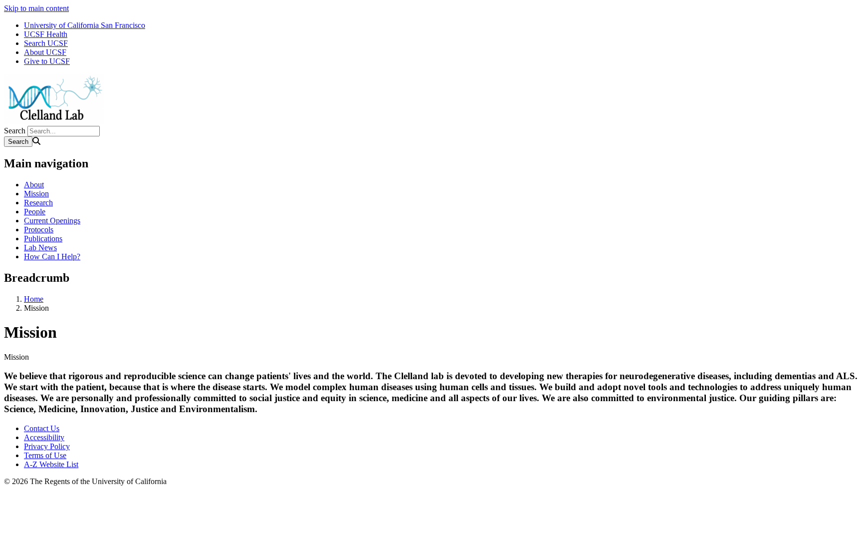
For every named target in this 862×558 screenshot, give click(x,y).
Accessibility (44, 437)
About (34, 184)
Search (14, 130)
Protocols (38, 229)
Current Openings (52, 220)
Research (38, 202)
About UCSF (45, 52)
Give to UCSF (47, 61)
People (34, 211)
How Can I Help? (52, 256)
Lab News (40, 247)
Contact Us (41, 428)
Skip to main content (36, 8)
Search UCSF (46, 43)
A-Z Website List (51, 464)
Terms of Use (45, 455)
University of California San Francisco (84, 25)
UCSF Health (45, 34)
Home (33, 299)
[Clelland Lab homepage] (54, 121)
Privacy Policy (47, 446)
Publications (43, 238)
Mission (36, 193)
